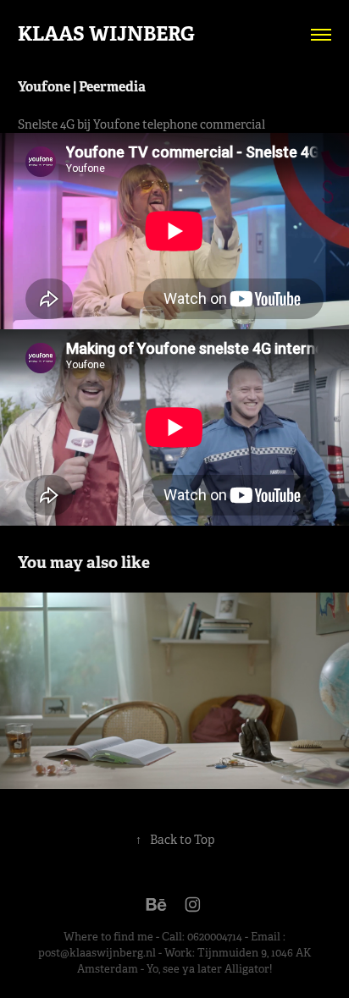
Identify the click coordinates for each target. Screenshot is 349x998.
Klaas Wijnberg (106, 34)
